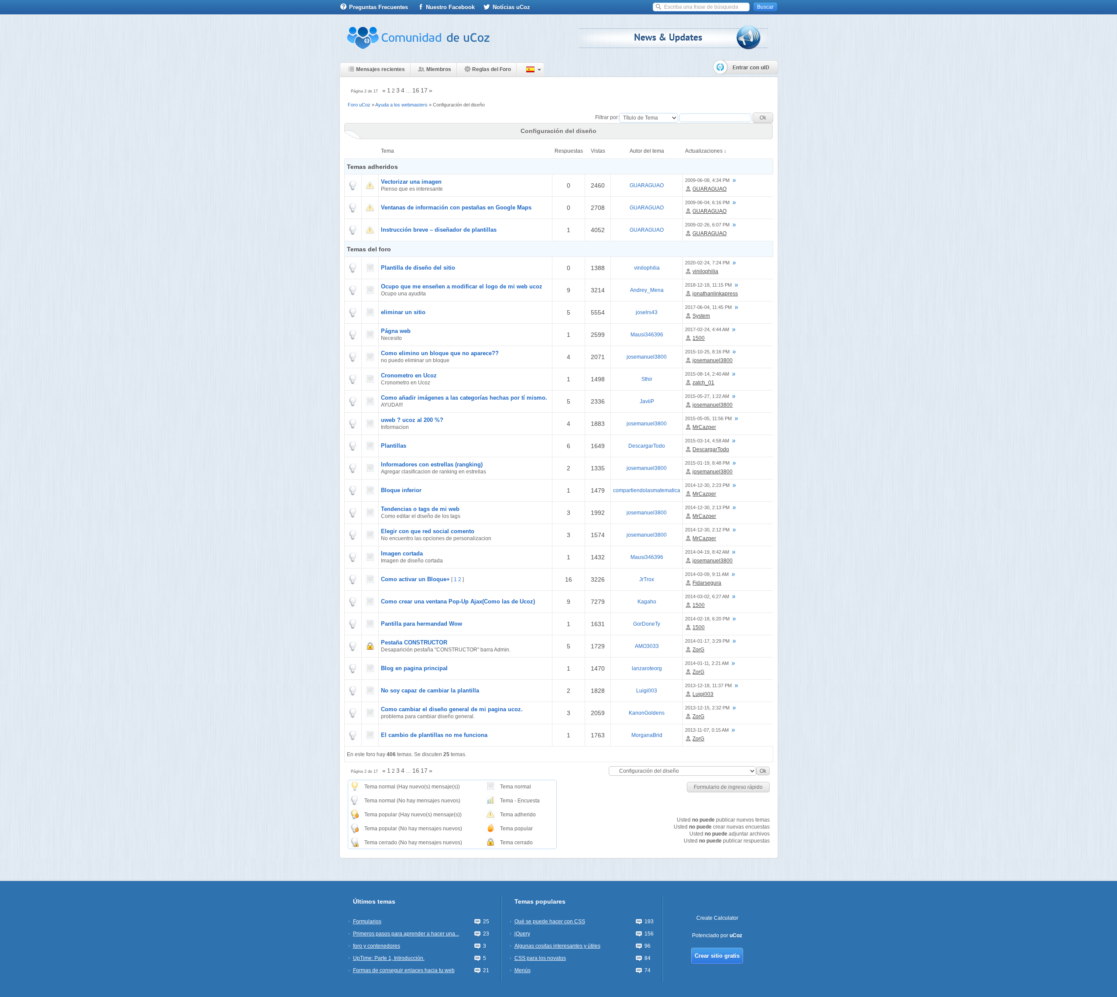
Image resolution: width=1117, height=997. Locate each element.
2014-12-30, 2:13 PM (707, 507)
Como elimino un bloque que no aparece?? (440, 353)
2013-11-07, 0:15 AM (707, 730)
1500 (698, 338)
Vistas (598, 151)
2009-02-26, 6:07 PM (707, 224)
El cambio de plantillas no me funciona (434, 735)
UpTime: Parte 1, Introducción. (389, 958)
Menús (522, 970)
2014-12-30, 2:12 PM (707, 529)
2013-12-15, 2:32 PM (707, 707)
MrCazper (704, 427)
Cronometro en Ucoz (409, 375)
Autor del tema (647, 151)
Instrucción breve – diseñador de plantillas (439, 229)
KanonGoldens (647, 713)
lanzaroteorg (647, 668)
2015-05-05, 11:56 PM (708, 418)
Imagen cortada (402, 553)
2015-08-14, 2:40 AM (707, 374)
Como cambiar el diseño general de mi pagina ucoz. (452, 709)
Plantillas (393, 445)
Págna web (396, 331)
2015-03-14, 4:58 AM (707, 440)
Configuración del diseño (459, 104)
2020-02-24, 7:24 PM (707, 262)
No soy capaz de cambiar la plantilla (430, 690)
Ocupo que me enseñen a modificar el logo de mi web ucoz (461, 286)
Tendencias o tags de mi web (420, 509)
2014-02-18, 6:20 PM (707, 618)
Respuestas (569, 151)
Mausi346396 (646, 335)
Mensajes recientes (380, 69)
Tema (387, 151)
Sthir (646, 379)
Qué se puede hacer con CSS (549, 921)
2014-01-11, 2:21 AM (707, 663)
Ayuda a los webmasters (401, 104)
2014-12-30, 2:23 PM (707, 485)
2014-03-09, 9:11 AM (707, 574)
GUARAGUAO (647, 185)
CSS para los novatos (540, 958)
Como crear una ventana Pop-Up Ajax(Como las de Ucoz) (458, 601)
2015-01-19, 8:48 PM (707, 463)
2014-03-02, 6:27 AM (707, 596)
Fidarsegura (706, 583)
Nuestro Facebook (450, 7)
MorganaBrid (646, 735)
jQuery (522, 934)
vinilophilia (647, 268)
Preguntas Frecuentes (378, 7)
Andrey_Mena (647, 290)
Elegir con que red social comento (427, 531)
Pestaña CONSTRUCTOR (414, 642)
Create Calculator (717, 918)
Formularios (367, 921)
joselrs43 (647, 312)
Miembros (438, 69)
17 (424, 90)
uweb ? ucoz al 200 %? (412, 420)
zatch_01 (703, 383)
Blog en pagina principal (414, 668)
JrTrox (646, 579)
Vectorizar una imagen (411, 181)
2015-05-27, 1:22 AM (707, 396)
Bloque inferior (401, 490)
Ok (763, 771)
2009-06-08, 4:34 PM (707, 180)
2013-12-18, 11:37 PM (708, 685)
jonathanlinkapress (715, 294)
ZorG (698, 650)
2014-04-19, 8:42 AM (707, 552)
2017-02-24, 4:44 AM (707, 329)
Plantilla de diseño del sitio (418, 267)
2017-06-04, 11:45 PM (708, 307)
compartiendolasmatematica (646, 490)
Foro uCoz (359, 104)
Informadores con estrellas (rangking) (432, 464)
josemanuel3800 (647, 357)
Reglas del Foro (491, 69)
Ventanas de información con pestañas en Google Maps (456, 207)
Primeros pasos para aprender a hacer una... (406, 934)
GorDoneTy (646, 624)
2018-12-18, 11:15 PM (708, 285)
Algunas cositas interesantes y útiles (557, 946)
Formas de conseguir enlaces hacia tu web (404, 970)
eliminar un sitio (403, 312)
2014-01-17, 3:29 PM (707, 641)
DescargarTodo (646, 446)
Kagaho (646, 602)
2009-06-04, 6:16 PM (707, 202)
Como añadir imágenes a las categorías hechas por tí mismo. (464, 397)
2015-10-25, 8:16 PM (707, 351)
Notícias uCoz (511, 7)
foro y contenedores (376, 946)
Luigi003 (646, 691)
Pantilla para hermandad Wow (421, 623)
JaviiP (647, 401)
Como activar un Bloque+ (415, 579)
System (701, 316)
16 (415, 90)
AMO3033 (647, 646)
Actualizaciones (704, 151)
